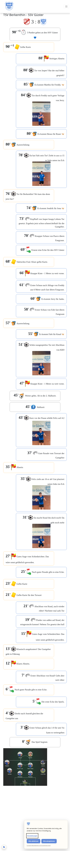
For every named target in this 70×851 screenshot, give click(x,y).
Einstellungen (32, 836)
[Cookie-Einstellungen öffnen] (4, 847)
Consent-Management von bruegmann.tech (39, 845)
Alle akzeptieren (49, 841)
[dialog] (46, 834)
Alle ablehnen (33, 841)
